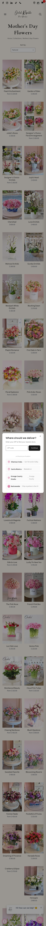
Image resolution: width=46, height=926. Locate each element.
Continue (34, 448)
